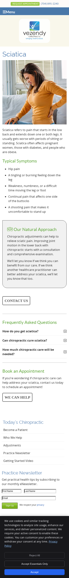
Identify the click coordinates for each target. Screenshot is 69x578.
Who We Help (12, 438)
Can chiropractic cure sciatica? (24, 340)
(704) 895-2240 (50, 3)
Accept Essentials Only (34, 563)
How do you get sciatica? (20, 331)
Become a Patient (15, 430)
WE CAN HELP (17, 397)
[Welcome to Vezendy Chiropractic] (34, 39)
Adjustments (12, 445)
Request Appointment (26, 4)
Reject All (34, 555)
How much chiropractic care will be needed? (28, 352)
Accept (34, 572)
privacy (40, 504)
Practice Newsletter (16, 453)
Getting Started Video (18, 461)
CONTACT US (16, 301)
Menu (10, 12)
